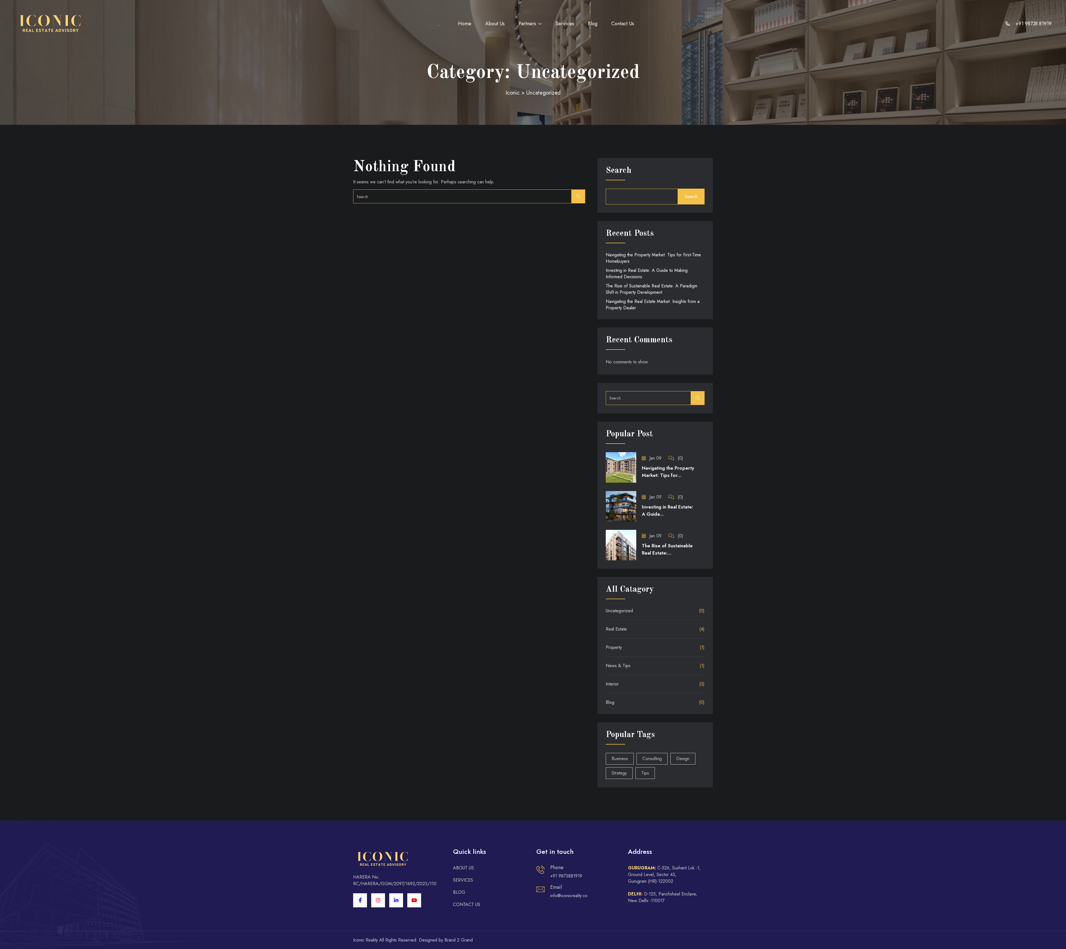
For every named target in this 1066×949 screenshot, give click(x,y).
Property (614, 647)
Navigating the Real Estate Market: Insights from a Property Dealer (653, 304)
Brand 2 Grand (458, 940)
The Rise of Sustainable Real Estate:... (667, 549)
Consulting (652, 758)
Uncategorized (619, 611)
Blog (592, 23)
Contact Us (622, 23)
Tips (645, 773)
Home (464, 23)
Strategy (619, 773)
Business (620, 758)
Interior (612, 684)
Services (564, 23)
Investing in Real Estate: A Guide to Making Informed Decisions (647, 273)
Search (618, 170)
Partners (527, 23)
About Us (495, 23)
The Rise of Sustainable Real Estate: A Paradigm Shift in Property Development (651, 289)
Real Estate (616, 629)
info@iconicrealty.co (568, 895)
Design (683, 758)
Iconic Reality (365, 940)
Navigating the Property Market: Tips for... (668, 472)
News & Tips (618, 665)
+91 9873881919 (566, 876)
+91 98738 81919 (1033, 23)
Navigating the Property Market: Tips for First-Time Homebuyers (653, 258)
